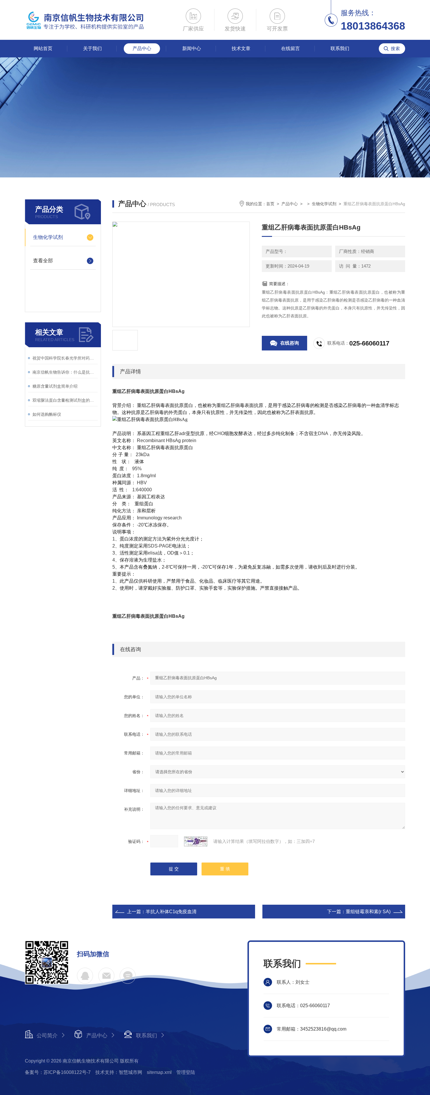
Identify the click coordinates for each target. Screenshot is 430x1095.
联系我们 (340, 48)
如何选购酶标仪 (46, 414)
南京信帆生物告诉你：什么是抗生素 (65, 372)
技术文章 (241, 48)
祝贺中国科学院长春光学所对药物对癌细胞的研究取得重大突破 (65, 358)
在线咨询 (289, 343)
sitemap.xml (159, 1072)
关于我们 (92, 48)
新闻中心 (191, 48)
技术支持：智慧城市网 (118, 1072)
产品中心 (142, 48)
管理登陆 (185, 1072)
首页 (270, 203)
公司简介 (47, 1035)
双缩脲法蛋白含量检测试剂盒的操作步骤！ (65, 400)
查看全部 (43, 261)
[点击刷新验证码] (195, 841)
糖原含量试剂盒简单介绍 (55, 386)
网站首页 (43, 48)
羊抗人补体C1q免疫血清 (171, 911)
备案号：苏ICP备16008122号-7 (58, 1072)
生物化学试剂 (48, 237)
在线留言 (290, 48)
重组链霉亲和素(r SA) (368, 911)
